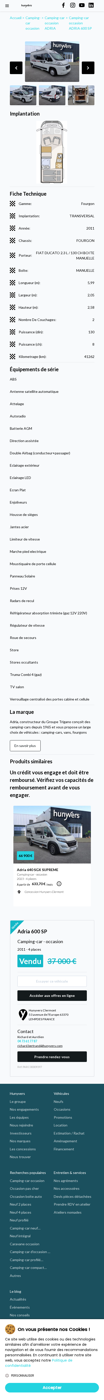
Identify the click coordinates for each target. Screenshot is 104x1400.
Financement (64, 1149)
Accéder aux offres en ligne (52, 995)
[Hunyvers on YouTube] (82, 6)
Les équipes (19, 1117)
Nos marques (20, 1141)
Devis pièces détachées (72, 1196)
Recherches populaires (28, 1172)
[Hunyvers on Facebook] (63, 6)
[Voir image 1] (23, 95)
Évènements (20, 1307)
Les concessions (23, 1149)
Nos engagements (24, 1109)
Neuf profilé (19, 1220)
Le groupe (18, 1101)
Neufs (58, 1101)
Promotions (63, 1117)
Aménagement (65, 1141)
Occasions (62, 1109)
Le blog (15, 1291)
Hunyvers (17, 1093)
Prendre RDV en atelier (72, 1204)
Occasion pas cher (24, 1188)
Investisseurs (21, 1133)
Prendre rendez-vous (52, 1057)
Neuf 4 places (20, 1212)
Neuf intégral (20, 1236)
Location (60, 1125)
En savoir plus (25, 745)
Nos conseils (20, 1315)
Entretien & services (70, 1172)
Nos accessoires (67, 1188)
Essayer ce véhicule (52, 981)
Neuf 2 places (20, 1204)
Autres (15, 1275)
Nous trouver (20, 1157)
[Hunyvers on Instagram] (72, 6)
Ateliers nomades (68, 1212)
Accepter (52, 1387)
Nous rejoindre (21, 1125)
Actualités (18, 1299)
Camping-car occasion (27, 1180)
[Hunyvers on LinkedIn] (91, 6)
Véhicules (61, 1093)
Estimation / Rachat (69, 1133)
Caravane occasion (24, 1244)
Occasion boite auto (26, 1196)
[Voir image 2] (52, 95)
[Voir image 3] (81, 95)
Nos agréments (66, 1180)
